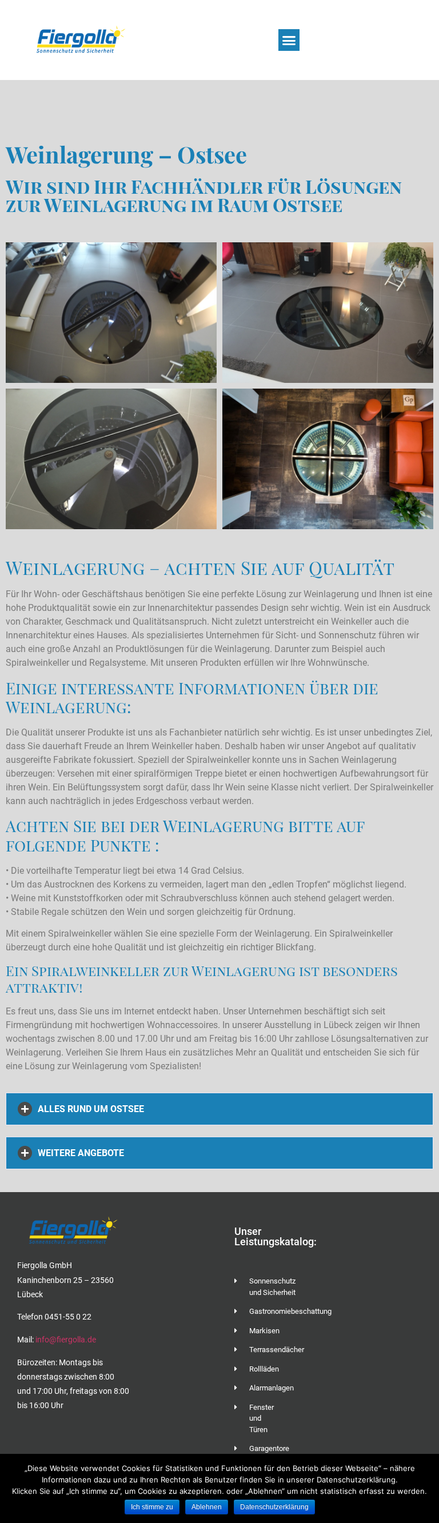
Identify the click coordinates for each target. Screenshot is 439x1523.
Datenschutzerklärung (274, 1507)
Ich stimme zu (152, 1507)
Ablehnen (206, 1507)
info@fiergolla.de (65, 1339)
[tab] (219, 1109)
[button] (289, 40)
